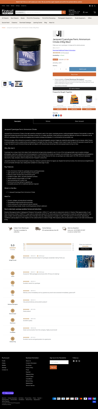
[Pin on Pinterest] (61, 115)
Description (17, 121)
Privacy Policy (29, 367)
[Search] (64, 12)
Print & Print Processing (48, 18)
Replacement (29, 383)
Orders (7, 5)
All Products (5, 18)
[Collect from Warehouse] (21, 230)
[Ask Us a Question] (76, 230)
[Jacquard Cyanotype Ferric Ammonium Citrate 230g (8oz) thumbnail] (5, 84)
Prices (27, 370)
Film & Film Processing (33, 18)
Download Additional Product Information (64, 50)
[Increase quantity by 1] (66, 69)
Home (3, 27)
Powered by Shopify (6, 404)
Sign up (53, 367)
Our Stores (71, 14)
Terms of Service (30, 385)
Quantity (55, 65)
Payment (28, 372)
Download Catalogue (25, 22)
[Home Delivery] (49, 230)
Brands (22, 18)
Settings (18, 5)
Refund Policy (29, 381)
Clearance (14, 22)
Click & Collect (29, 376)
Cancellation (29, 378)
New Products (15, 18)
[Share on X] (56, 115)
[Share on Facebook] (54, 115)
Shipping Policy (30, 374)
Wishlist (12, 5)
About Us (51, 22)
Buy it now (74, 74)
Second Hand (5, 22)
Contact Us (23, 5)
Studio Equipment (80, 18)
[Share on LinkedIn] (58, 115)
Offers (89, 18)
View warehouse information (61, 85)
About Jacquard (79, 121)
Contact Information (31, 363)
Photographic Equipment (65, 18)
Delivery (48, 121)
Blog (45, 22)
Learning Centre (37, 22)
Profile (3, 5)
